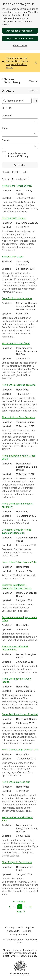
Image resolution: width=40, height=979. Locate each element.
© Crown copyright (20, 973)
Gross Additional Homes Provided (20, 714)
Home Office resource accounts (18, 385)
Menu (32, 81)
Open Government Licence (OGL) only (18, 155)
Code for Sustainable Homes (17, 298)
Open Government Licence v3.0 (19, 953)
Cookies (27, 931)
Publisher (7, 115)
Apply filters (20, 165)
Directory (8, 90)
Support (29, 927)
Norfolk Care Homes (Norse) (17, 185)
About (20, 927)
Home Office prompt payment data (20, 749)
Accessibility (13, 931)
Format (5, 140)
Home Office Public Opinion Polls (19, 562)
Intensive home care (12, 256)
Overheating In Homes (13, 218)
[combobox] (20, 121)
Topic (4, 128)
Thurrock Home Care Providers (18, 417)
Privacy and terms (19, 934)
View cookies (20, 45)
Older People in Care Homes (17, 862)
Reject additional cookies (20, 38)
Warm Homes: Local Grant (16, 343)
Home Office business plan (16, 782)
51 (30, 906)
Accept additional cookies (20, 30)
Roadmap (9, 927)
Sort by (5, 179)
